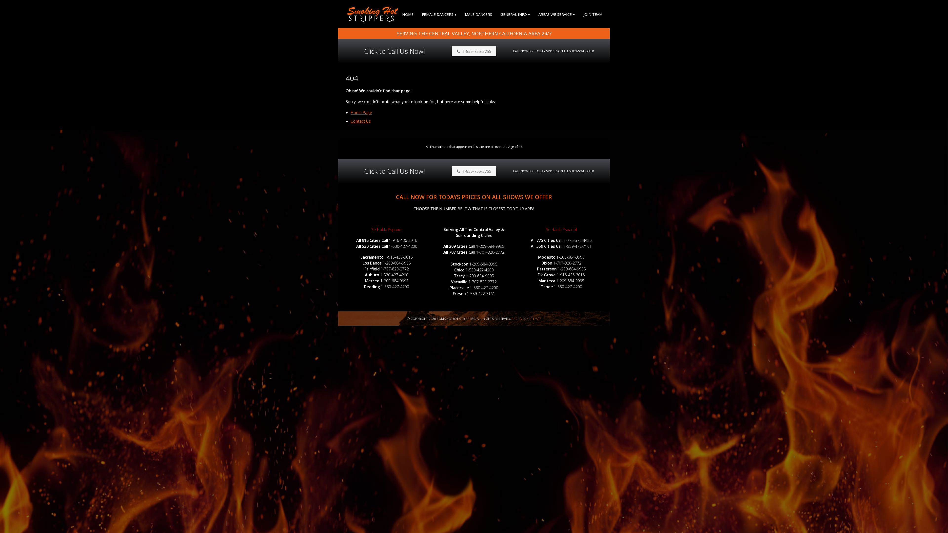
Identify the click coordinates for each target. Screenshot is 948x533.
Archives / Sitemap (526, 318)
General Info (513, 14)
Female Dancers (437, 14)
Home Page (361, 112)
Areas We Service (555, 14)
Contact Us (361, 121)
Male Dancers (478, 14)
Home (408, 14)
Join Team (592, 14)
